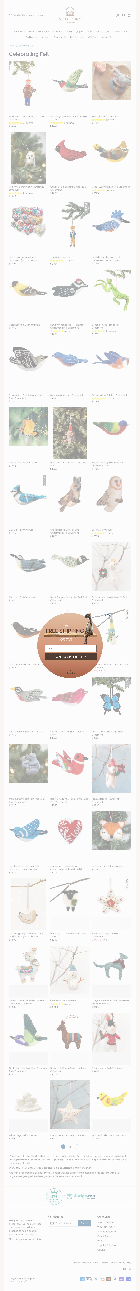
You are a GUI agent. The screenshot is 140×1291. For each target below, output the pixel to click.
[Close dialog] (107, 616)
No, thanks (71, 672)
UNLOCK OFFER (71, 657)
